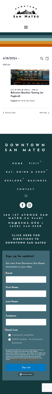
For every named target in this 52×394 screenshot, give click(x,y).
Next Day (43, 113)
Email (9, 273)
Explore (14, 181)
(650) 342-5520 (26, 226)
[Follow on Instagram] (29, 205)
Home (17, 163)
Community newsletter (23, 335)
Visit (34, 163)
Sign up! (26, 367)
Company (11, 316)
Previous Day (10, 113)
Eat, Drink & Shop (26, 172)
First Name (12, 287)
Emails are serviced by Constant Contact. (24, 359)
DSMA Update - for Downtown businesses (27, 341)
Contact (26, 189)
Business (37, 181)
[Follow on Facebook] (22, 205)
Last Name (12, 302)
